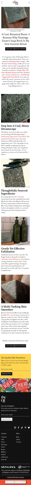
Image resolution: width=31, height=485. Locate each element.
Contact (18, 442)
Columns (4, 437)
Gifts (2, 439)
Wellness (3, 452)
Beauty (3, 449)
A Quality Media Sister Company (15, 477)
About (18, 439)
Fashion (3, 454)
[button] (29, 3)
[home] (15, 3)
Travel (3, 447)
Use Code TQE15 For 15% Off (15, 346)
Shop (17, 437)
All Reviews (4, 457)
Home (3, 442)
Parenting (4, 444)
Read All (3, 459)
